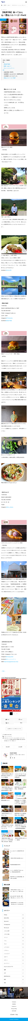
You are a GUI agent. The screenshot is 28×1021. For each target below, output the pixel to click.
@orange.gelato (9, 656)
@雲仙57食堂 (9, 320)
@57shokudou (9, 318)
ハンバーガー (6, 739)
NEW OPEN (5, 780)
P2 (3, 70)
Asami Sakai (9, 734)
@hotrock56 (8, 270)
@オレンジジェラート (11, 659)
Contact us (14, 1006)
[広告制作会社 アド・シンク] (3, 2)
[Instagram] (14, 757)
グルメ (3, 19)
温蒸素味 (18, 739)
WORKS (14, 1004)
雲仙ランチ (14, 740)
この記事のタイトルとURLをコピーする (14, 728)
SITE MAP (14, 1010)
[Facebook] (12, 757)
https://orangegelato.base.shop (11, 661)
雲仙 (20, 739)
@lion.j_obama (9, 507)
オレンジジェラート (9, 68)
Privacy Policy (14, 1008)
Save (21, 722)
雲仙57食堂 (7, 64)
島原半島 (14, 739)
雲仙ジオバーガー (8, 740)
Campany (14, 1001)
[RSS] (17, 1014)
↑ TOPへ (3, 671)
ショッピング (9, 736)
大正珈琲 (11, 739)
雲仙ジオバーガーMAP (9, 78)
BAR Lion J (7, 66)
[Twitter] (13, 1014)
